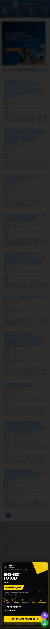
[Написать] (44, 623)
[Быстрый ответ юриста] (44, 615)
